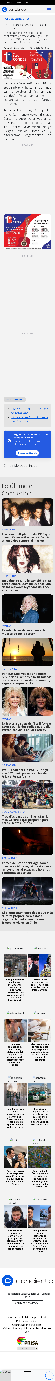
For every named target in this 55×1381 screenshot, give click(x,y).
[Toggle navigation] (49, 9)
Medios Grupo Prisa (27, 1348)
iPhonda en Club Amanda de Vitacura (29, 419)
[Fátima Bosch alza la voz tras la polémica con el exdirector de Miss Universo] (39, 965)
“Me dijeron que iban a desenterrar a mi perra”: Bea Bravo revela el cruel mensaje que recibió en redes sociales (15, 1117)
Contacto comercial (27, 1303)
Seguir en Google (27, 452)
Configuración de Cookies (27, 1324)
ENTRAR (8, 2)
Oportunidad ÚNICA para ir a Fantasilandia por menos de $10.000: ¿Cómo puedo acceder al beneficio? (40, 1179)
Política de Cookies (27, 1321)
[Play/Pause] (49, 1376)
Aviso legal (14, 1317)
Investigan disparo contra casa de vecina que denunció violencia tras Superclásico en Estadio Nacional (40, 1116)
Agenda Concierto (15, 399)
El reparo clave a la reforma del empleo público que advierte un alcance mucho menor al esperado (40, 1052)
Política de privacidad (34, 1317)
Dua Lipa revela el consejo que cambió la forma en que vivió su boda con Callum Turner (15, 1177)
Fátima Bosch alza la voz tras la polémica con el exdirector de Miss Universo (40, 984)
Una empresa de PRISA (27, 1340)
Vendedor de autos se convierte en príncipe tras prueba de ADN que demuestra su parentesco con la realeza (15, 1239)
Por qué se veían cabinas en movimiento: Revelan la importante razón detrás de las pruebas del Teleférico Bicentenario (15, 990)
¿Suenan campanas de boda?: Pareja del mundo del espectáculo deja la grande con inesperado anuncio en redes (15, 1054)
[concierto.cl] (14, 9)
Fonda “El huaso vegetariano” (29, 411)
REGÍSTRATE (22, 2)
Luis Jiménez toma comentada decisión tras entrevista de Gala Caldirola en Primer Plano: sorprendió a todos (40, 1241)
